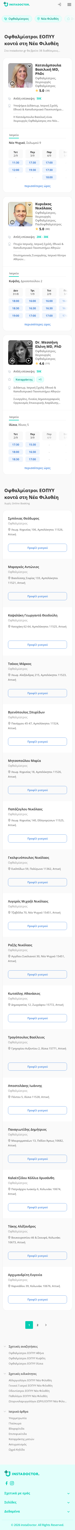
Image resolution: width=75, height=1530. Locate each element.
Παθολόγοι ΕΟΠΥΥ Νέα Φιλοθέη (28, 1396)
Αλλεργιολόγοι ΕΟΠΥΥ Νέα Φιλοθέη (30, 1380)
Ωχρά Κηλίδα (17, 1449)
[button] (66, 19)
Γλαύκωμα (15, 1423)
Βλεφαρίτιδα (16, 1428)
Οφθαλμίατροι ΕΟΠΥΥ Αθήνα (26, 1353)
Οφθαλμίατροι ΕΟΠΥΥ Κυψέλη (27, 1358)
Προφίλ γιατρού (37, 547)
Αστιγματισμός (18, 1444)
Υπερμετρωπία (18, 1418)
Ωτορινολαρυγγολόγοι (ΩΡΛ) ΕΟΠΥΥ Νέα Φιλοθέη (38, 1401)
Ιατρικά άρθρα (18, 1411)
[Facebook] (6, 1483)
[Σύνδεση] (59, 5)
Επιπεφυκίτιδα (18, 1434)
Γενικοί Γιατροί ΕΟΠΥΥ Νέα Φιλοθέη (30, 1385)
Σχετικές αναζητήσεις (23, 1346)
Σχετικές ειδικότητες (23, 1374)
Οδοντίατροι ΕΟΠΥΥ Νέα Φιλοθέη (29, 1390)
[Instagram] (12, 1483)
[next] (46, 1325)
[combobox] (17, 18)
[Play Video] (28, 360)
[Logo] (16, 5)
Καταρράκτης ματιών (21, 1439)
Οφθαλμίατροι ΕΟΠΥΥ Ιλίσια (26, 1363)
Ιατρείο (14, 135)
